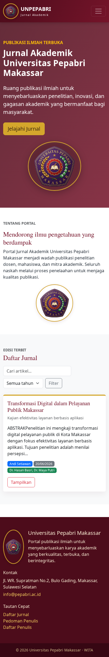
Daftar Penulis (17, 627)
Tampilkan (21, 482)
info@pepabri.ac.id (22, 594)
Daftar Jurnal (16, 614)
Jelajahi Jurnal (24, 128)
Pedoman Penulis (20, 621)
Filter (54, 383)
